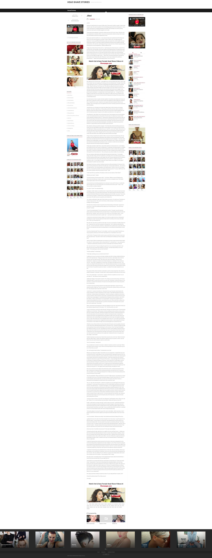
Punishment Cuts (71, 110)
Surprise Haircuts (71, 123)
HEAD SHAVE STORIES (78, 2)
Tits (117, 507)
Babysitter (135, 67)
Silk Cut (135, 72)
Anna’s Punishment (180, 532)
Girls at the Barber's (71, 102)
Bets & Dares (70, 95)
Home (98, 552)
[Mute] (80, 32)
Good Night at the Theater (138, 106)
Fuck (90, 505)
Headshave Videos (111, 552)
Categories (103, 552)
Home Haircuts (70, 105)
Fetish (88, 505)
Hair (95, 505)
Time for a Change (71, 125)
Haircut (98, 505)
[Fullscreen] (81, 32)
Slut (110, 507)
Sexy (98, 507)
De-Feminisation (70, 97)
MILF (123, 505)
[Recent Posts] (133, 53)
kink (109, 505)
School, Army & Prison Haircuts (73, 115)
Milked (88, 507)
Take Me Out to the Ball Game (139, 112)
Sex (96, 507)
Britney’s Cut (114, 523)
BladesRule (92, 19)
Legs (118, 505)
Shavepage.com (106, 63)
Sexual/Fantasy (71, 10)
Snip (115, 507)
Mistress (91, 507)
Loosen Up (135, 78)
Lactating (112, 505)
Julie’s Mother (136, 61)
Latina (116, 505)
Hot (107, 505)
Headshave (104, 505)
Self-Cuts (69, 118)
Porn (94, 507)
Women (88, 508)
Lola (120, 505)
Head (100, 505)
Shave (101, 507)
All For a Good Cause (90, 523)
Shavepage (104, 507)
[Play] (68, 32)
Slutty (113, 507)
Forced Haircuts (70, 100)
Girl (92, 505)
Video (69, 130)
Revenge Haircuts (137, 99)
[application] (75, 29)
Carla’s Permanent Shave (5, 532)
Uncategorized (70, 128)
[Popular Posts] (141, 53)
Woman (120, 507)
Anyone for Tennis (103, 523)
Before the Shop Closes (138, 117)
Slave (108, 507)
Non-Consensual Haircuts (138, 77)
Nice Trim (135, 95)
